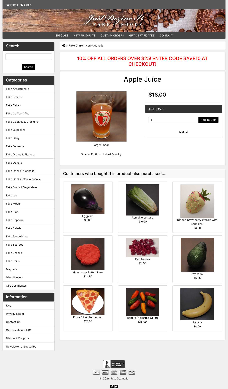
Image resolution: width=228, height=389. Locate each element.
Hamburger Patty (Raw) (88, 272)
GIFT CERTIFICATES (141, 35)
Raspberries (142, 259)
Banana (197, 322)
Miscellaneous (15, 277)
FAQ (8, 305)
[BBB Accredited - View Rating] (114, 364)
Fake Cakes (13, 105)
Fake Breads (14, 97)
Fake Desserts (15, 146)
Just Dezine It (119, 378)
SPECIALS (62, 35)
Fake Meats (13, 203)
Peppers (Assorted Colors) (142, 317)
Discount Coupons (17, 338)
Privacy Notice (15, 313)
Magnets (11, 269)
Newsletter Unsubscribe (21, 346)
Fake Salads (13, 228)
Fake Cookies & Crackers (22, 121)
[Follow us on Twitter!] (116, 387)
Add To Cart (208, 119)
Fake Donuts (14, 162)
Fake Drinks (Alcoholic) (20, 170)
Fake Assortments (17, 89)
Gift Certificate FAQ (18, 330)
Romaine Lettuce (142, 217)
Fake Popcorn (15, 220)
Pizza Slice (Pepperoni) (88, 317)
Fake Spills (13, 261)
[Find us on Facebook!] (112, 387)
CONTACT (166, 35)
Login (27, 4)
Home (14, 4)
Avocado (197, 274)
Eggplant (87, 216)
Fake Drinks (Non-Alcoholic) (86, 45)
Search (28, 67)
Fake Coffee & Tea (17, 113)
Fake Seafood (15, 244)
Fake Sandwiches (17, 236)
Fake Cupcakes (15, 130)
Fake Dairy (13, 138)
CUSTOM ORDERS (112, 35)
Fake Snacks (14, 252)
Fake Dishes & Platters (20, 154)
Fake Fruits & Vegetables (21, 187)
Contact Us (13, 322)
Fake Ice (11, 195)
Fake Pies (12, 211)
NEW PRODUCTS (84, 35)
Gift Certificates (16, 285)
